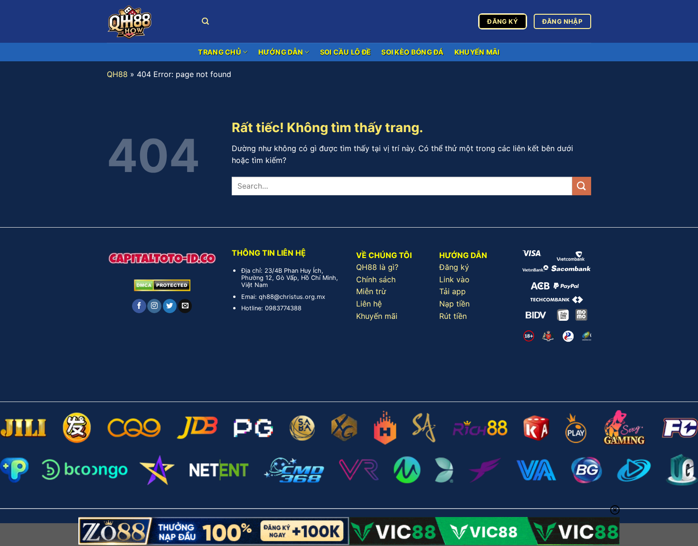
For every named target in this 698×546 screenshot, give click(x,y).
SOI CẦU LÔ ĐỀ (345, 52)
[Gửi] (581, 186)
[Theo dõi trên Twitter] (170, 306)
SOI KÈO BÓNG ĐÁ (412, 52)
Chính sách (376, 279)
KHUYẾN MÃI (477, 52)
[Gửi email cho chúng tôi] (185, 306)
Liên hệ (369, 303)
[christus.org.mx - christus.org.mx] (147, 21)
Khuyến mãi (376, 316)
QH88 (117, 74)
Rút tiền (453, 316)
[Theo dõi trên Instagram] (154, 306)
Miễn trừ (371, 291)
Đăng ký (454, 267)
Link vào (454, 279)
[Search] (205, 21)
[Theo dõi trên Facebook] (139, 306)
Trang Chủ (219, 52)
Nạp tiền (454, 303)
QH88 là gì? (377, 267)
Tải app (452, 291)
